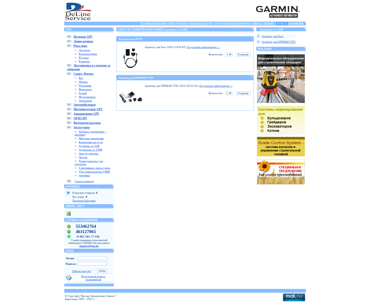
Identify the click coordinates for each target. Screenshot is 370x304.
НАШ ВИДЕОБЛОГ (201, 23)
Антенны (84, 175)
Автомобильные (84, 104)
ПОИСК (282, 23)
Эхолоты (84, 50)
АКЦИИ (268, 23)
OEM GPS (80, 118)
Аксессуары (81, 127)
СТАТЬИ (179, 23)
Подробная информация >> (203, 47)
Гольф (83, 93)
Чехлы (83, 157)
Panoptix (84, 61)
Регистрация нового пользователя (93, 278)
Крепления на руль (91, 142)
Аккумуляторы (88, 153)
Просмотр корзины (83, 200)
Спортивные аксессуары (94, 167)
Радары (84, 57)
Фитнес (83, 81)
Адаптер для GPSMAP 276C (136, 77)
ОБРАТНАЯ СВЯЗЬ (247, 23)
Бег (81, 78)
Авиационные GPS (86, 114)
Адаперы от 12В (89, 145)
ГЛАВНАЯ (149, 23)
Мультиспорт (87, 96)
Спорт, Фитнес (83, 73)
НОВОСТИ (165, 23)
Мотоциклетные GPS (87, 109)
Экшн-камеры (83, 41)
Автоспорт (85, 100)
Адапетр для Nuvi (272, 36)
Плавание (85, 85)
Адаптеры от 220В (90, 149)
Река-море (80, 46)
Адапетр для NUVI (130, 39)
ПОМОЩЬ (296, 23)
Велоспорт (85, 89)
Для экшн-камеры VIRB (94, 171)
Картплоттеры (88, 53)
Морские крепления (91, 138)
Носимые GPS (82, 37)
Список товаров (84, 181)
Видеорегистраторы (87, 123)
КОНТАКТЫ (225, 23)
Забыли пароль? (81, 271)
